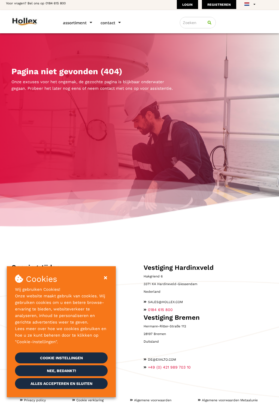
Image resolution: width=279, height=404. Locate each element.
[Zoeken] (210, 22)
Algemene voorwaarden (152, 400)
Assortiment (75, 22)
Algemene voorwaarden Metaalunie (230, 400)
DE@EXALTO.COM (162, 359)
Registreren (219, 5)
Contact (108, 22)
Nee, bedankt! (61, 371)
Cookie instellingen (61, 358)
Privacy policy (35, 400)
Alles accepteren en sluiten (61, 383)
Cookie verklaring (90, 400)
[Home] (29, 21)
